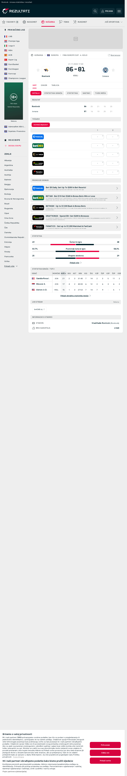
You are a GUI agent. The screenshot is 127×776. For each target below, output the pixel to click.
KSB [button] (119, 273)
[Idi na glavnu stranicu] (23, 11)
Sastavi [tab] (86, 93)
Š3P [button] (113, 273)
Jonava (105, 76)
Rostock (46, 76)
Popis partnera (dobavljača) (14, 771)
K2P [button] (97, 273)
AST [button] (74, 273)
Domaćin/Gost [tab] (40, 125)
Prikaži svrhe (105, 761)
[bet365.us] (38, 145)
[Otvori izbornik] (119, 11)
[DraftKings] (38, 163)
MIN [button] (80, 273)
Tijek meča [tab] (100, 93)
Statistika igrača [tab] (53, 93)
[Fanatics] (38, 172)
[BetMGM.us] (38, 154)
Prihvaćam (105, 745)
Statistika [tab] (72, 93)
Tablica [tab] (55, 85)
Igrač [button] (34, 273)
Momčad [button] (56, 273)
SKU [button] (69, 273)
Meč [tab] (35, 85)
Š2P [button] (102, 273)
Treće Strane (18, 757)
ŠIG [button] (91, 273)
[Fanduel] (38, 136)
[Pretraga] (95, 11)
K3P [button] (108, 273)
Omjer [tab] (44, 85)
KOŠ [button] (63, 273)
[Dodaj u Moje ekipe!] (38, 70)
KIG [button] (85, 273)
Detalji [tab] (35, 93)
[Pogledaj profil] (46, 70)
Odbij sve (105, 753)
